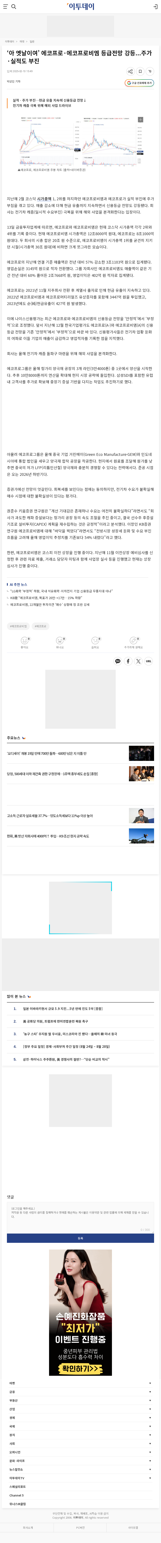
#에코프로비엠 (18, 626)
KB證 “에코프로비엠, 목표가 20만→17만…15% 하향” (46, 598)
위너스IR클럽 (17, 1504)
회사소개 (28, 1528)
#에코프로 (40, 626)
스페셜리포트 (17, 1487)
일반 (32, 41)
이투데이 (9, 41)
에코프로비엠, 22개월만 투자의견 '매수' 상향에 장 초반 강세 (50, 604)
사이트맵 (133, 1528)
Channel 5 (16, 1495)
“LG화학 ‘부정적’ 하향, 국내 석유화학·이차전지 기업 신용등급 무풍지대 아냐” (61, 591)
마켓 (22, 41)
